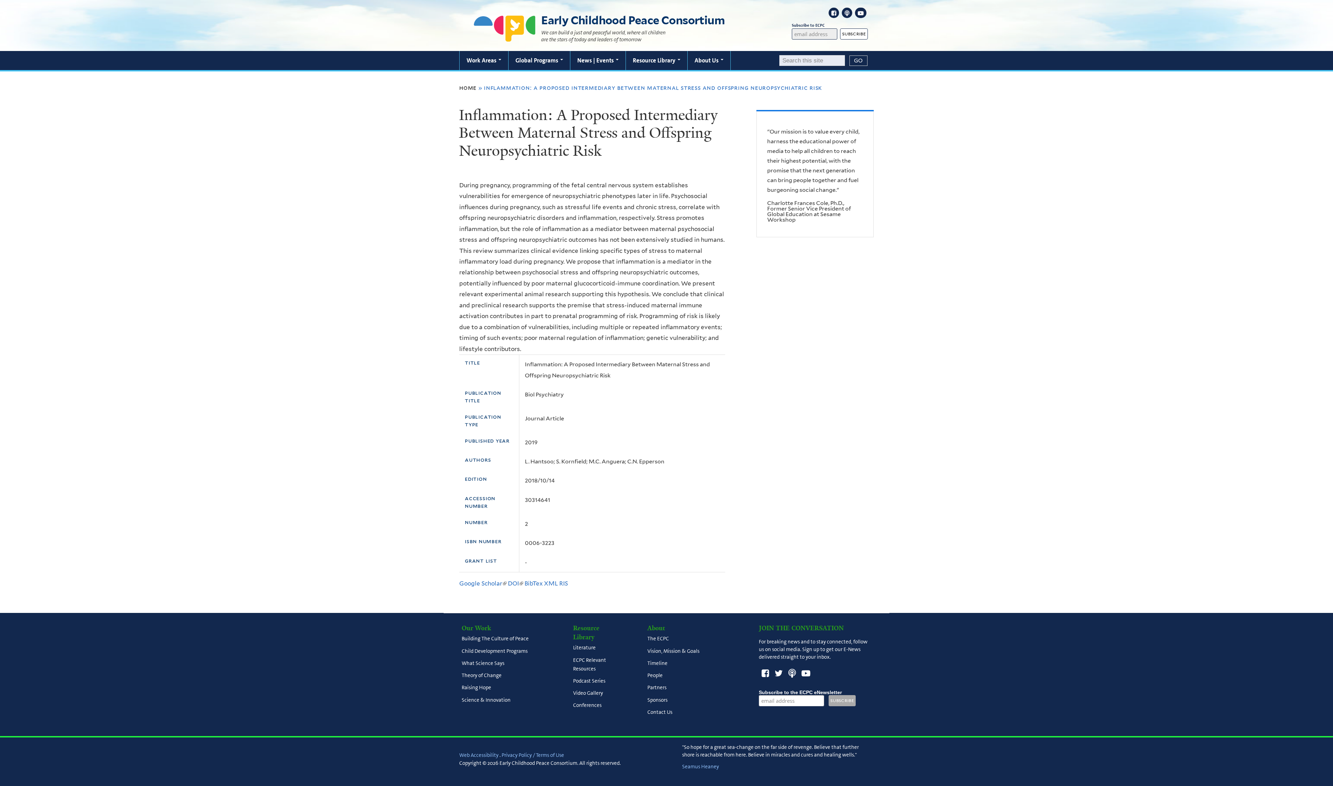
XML (551, 583)
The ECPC (658, 638)
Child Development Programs (495, 651)
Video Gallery (588, 693)
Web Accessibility (478, 755)
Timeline (657, 663)
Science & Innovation (486, 700)
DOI (515, 583)
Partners (656, 687)
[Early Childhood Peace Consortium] (505, 37)
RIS (563, 583)
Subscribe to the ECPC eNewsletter (800, 692)
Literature (584, 647)
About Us (707, 60)
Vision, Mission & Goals (673, 651)
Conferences (587, 705)
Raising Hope (476, 687)
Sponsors (657, 700)
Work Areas (482, 60)
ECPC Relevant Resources (589, 664)
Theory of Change (482, 675)
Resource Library (655, 60)
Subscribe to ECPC (808, 25)
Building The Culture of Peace (495, 638)
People (655, 675)
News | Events (596, 60)
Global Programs (537, 60)
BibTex (534, 583)
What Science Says (483, 663)
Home (468, 87)
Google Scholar (482, 583)
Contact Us (659, 712)
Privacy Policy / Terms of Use (533, 755)
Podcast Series (589, 680)
